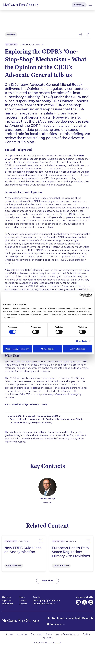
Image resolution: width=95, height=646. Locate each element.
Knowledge (7, 604)
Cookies (86, 634)
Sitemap (9, 634)
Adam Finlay (47, 498)
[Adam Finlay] (47, 487)
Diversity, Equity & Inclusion (46, 600)
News (22, 597)
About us (6, 597)
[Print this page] (80, 34)
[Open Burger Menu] (90, 5)
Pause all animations (57, 624)
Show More (47, 580)
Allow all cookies (77, 349)
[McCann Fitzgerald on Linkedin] (78, 602)
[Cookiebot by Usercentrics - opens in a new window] (81, 295)
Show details (81, 341)
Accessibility (22, 634)
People (36, 597)
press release (24, 381)
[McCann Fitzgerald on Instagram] (90, 602)
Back (13, 34)
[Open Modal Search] (79, 4)
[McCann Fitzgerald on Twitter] (84, 602)
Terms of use (36, 634)
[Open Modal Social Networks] (87, 34)
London (62, 618)
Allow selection (47, 349)
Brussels (87, 618)
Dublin (51, 618)
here (48, 422)
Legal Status (47, 638)
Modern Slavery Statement (67, 634)
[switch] (35, 332)
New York (74, 618)
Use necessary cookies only (17, 349)
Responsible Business (44, 604)
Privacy (49, 634)
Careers (23, 600)
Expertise (6, 600)
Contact (23, 604)
